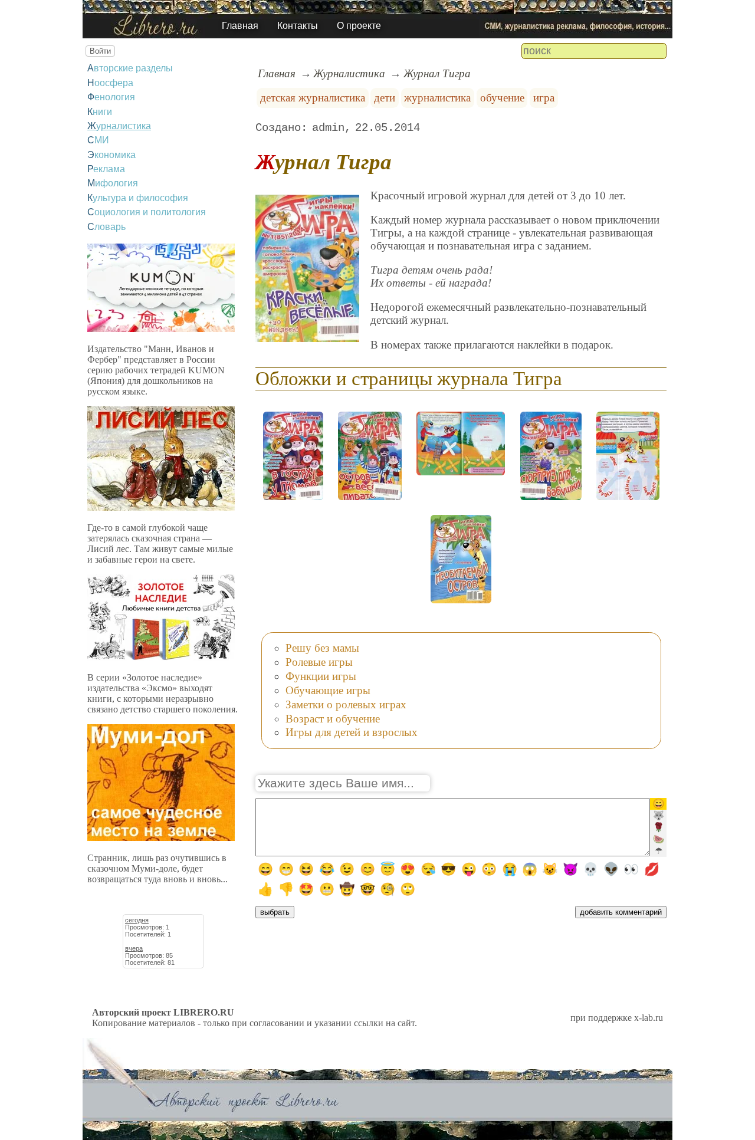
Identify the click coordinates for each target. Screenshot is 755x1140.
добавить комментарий (621, 912)
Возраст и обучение (332, 718)
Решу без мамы (322, 648)
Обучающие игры (327, 690)
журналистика (437, 97)
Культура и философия (137, 198)
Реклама (106, 169)
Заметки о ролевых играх (345, 704)
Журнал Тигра (437, 73)
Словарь (106, 227)
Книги (99, 112)
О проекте (359, 26)
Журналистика (119, 126)
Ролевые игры (319, 662)
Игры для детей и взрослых (351, 732)
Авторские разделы (130, 68)
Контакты (297, 26)
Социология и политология (146, 212)
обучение (502, 97)
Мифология (112, 183)
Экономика (111, 155)
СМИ (98, 140)
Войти (100, 51)
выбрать (275, 912)
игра (543, 97)
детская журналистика (312, 97)
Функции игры (320, 676)
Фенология (111, 97)
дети (384, 97)
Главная (240, 26)
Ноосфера (110, 83)
